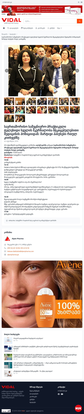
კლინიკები (41, 28)
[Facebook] (78, 2)
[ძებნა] (79, 21)
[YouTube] (81, 2)
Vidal (23, 411)
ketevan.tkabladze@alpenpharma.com (20, 251)
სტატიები (13, 34)
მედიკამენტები (28, 28)
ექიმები (52, 28)
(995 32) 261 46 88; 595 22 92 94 (18, 248)
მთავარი (4, 34)
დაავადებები (14, 28)
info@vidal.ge (7, 2)
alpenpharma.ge (13, 255)
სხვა (58, 28)
